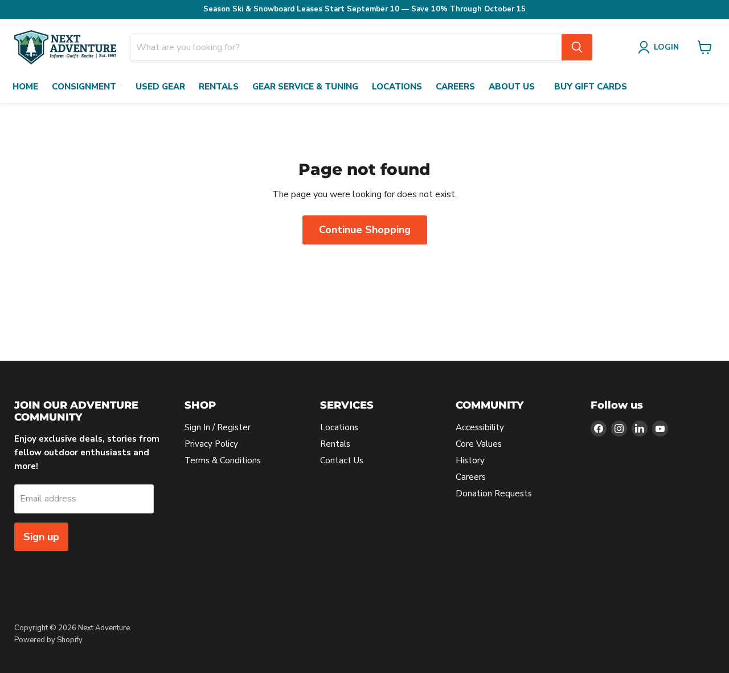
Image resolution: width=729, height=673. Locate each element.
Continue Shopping (365, 229)
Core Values (479, 444)
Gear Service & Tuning (305, 86)
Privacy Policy (211, 444)
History (470, 460)
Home (25, 86)
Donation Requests (494, 493)
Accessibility (480, 427)
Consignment (84, 86)
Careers (455, 86)
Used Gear (160, 86)
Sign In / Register (218, 427)
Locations (397, 86)
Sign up (41, 537)
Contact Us (341, 460)
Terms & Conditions (223, 460)
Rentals (219, 86)
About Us (512, 86)
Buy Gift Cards (590, 86)
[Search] (577, 47)
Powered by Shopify (48, 640)
